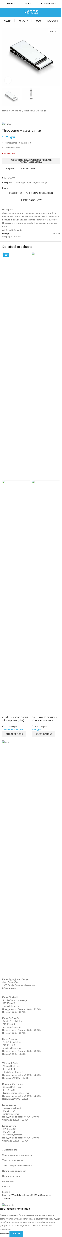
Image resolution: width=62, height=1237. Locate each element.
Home (5, 110)
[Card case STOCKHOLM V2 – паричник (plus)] (16, 366)
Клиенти (6, 1186)
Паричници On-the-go (35, 110)
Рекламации (8, 1181)
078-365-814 (9, 1069)
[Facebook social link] (10, 188)
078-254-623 (9, 1003)
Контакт (6, 1191)
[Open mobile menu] (3, 12)
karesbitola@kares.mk (13, 1134)
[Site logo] (31, 12)
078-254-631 (9, 1090)
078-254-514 (9, 1045)
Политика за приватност (14, 1170)
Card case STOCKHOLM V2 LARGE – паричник (44, 719)
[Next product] (11, 117)
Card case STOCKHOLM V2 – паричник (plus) (15, 719)
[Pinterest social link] (17, 188)
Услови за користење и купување (18, 1155)
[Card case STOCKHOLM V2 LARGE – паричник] (46, 366)
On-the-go (16, 110)
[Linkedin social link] (21, 188)
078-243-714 (9, 1131)
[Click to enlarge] (8, 80)
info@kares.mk (9, 988)
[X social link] (14, 188)
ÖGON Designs (9, 726)
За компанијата (9, 1149)
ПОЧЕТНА (10, 4)
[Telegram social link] (25, 188)
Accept (16, 1233)
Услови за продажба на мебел (17, 1165)
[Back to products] (7, 117)
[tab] (16, 193)
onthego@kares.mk (12, 1027)
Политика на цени (11, 1176)
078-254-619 (9, 1024)
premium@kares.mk (12, 1048)
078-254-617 (9, 1110)
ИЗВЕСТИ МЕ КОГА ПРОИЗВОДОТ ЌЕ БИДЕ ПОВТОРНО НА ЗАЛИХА (31, 161)
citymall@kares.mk (11, 1006)
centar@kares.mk (11, 1113)
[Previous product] (4, 117)
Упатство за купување (12, 1160)
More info (4, 1233)
